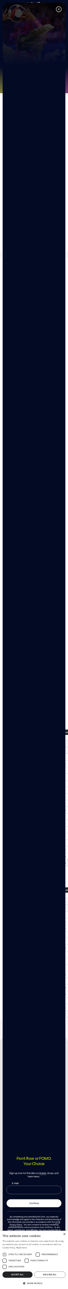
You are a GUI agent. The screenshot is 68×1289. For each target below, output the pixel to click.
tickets (42, 1173)
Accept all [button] (17, 1274)
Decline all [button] (49, 1274)
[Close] (58, 9)
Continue (34, 1203)
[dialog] (34, 1260)
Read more (21, 1247)
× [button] (64, 1234)
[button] (34, 1283)
